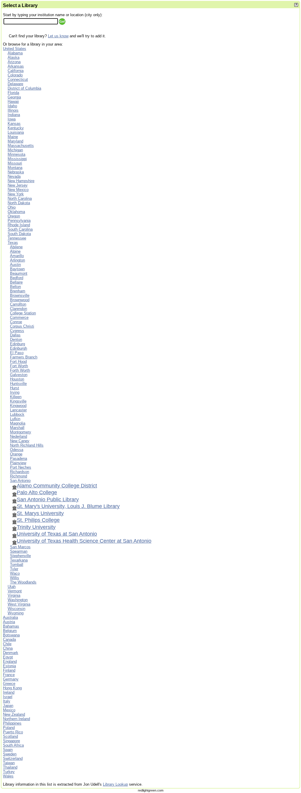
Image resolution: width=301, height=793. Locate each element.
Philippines (12, 723)
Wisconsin (16, 608)
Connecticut (18, 79)
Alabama (15, 53)
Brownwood (19, 300)
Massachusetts (21, 145)
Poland (9, 727)
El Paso (17, 353)
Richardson (19, 472)
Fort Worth (19, 366)
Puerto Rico (13, 732)
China (8, 648)
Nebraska (16, 172)
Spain (8, 749)
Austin (15, 264)
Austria (9, 622)
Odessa (16, 449)
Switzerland (13, 758)
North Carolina (20, 198)
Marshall (17, 427)
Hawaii (13, 101)
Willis (14, 578)
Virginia (14, 595)
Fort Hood (18, 361)
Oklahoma (16, 211)
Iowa (12, 119)
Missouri (15, 163)
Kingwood (18, 405)
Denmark (10, 653)
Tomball (16, 564)
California (16, 70)
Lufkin (15, 419)
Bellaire (16, 282)
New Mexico (18, 189)
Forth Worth (20, 370)
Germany (11, 679)
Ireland (8, 692)
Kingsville (18, 401)
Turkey (9, 771)
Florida (13, 92)
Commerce (19, 317)
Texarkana (19, 560)
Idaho (12, 106)
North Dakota (19, 203)
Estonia (9, 666)
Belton (15, 286)
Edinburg (17, 344)
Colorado (15, 75)
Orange (16, 454)
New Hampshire (21, 181)
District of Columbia (24, 88)
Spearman (18, 551)
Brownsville (19, 295)
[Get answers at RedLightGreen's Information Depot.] (296, 5)
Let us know (58, 36)
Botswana (11, 635)
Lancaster (18, 410)
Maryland (15, 141)
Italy (6, 701)
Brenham (17, 291)
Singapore (11, 741)
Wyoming (16, 613)
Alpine (15, 251)
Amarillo (17, 256)
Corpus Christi (22, 326)
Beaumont (18, 273)
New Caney (19, 441)
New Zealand (14, 714)
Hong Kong (12, 688)
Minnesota (16, 154)
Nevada (14, 176)
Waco (15, 573)
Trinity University (36, 527)
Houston (17, 379)
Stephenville (20, 556)
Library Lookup (115, 784)
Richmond (18, 476)
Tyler (14, 569)
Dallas (15, 335)
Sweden (9, 754)
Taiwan (9, 763)
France (9, 675)
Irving (14, 392)
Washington (18, 600)
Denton (16, 339)
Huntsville (18, 383)
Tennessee (17, 238)
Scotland (10, 736)
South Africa (13, 745)
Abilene (16, 247)
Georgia (14, 97)
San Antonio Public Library (48, 499)
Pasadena (18, 458)
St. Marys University (40, 513)
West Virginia (19, 604)
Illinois (13, 110)
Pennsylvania (19, 220)
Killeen (15, 397)
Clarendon (18, 308)
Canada (9, 639)
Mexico (9, 710)
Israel (7, 697)
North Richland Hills (27, 445)
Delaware (15, 84)
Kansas (14, 123)
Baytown (17, 269)
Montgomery (20, 432)
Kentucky (16, 128)
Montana (15, 167)
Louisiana (16, 132)
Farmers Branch (23, 357)
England (10, 661)
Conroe (16, 322)
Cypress (17, 330)
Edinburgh (18, 348)
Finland (9, 670)
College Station (23, 313)
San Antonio (20, 480)
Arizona (14, 62)
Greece (9, 683)
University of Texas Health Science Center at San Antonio (84, 541)
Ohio (12, 207)
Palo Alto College (37, 492)
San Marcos (20, 547)
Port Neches (20, 467)
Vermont (15, 591)
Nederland (18, 436)
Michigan (15, 150)
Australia (10, 617)
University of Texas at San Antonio (57, 534)
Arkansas (16, 66)
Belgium (10, 630)
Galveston (18, 375)
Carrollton (18, 304)
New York (16, 194)
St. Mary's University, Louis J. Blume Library (68, 506)
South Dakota (19, 234)
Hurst (14, 388)
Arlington (17, 260)
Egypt (8, 657)
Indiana (14, 115)
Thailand (10, 767)
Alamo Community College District (57, 486)
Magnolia (17, 423)
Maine (13, 137)
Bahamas (11, 626)
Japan (8, 705)
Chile (7, 644)
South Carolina (20, 229)
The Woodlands (23, 582)
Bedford (16, 278)
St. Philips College (38, 520)
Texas (13, 242)
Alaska (13, 57)
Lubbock (17, 414)
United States (14, 48)
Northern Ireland (16, 719)
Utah (12, 586)
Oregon (14, 216)
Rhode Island (19, 225)
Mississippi (17, 159)
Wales (8, 776)
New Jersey (18, 185)
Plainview (18, 463)
